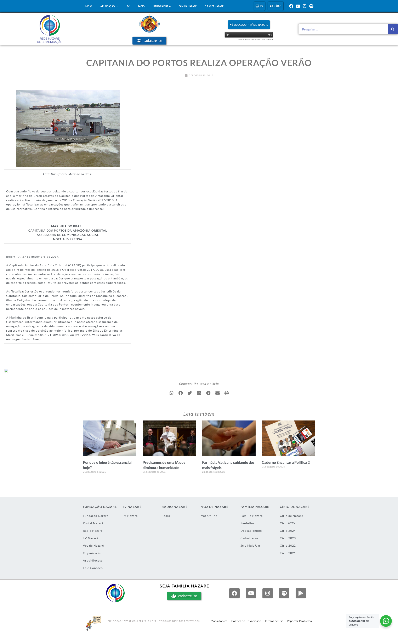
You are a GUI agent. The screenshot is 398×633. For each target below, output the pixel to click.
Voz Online (209, 515)
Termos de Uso (274, 621)
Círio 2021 (288, 553)
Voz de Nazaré (93, 545)
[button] (249, 24)
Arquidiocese (93, 560)
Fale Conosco (93, 568)
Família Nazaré (188, 6)
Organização (92, 553)
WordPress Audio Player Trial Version (255, 39)
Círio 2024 (288, 530)
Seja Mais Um (250, 545)
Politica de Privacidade (246, 621)
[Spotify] (311, 6)
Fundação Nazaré (95, 515)
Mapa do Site (219, 621)
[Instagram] (304, 6)
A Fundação (107, 6)
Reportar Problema (299, 621)
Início (88, 6)
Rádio (141, 6)
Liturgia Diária (162, 6)
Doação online (251, 530)
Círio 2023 (288, 538)
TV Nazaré (90, 538)
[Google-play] (301, 593)
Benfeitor (247, 523)
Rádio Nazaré (93, 530)
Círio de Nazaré (214, 6)
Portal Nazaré (93, 523)
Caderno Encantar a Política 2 (286, 462)
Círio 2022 (288, 545)
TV (128, 6)
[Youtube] (298, 6)
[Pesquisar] (393, 29)
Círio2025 (287, 523)
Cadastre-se (249, 538)
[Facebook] (291, 6)
